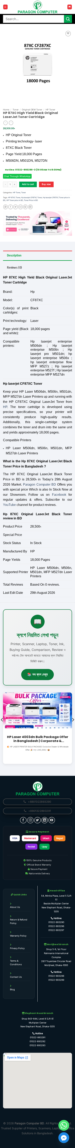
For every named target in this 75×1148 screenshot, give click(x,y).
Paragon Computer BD (39, 484)
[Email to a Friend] (20, 206)
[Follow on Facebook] (23, 820)
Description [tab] (14, 255)
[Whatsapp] (63, 1125)
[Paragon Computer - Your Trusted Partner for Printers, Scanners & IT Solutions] (38, 7)
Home (6, 109)
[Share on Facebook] (10, 206)
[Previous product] (11, 123)
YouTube (9, 504)
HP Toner (50, 109)
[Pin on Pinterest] (25, 206)
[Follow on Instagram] (30, 820)
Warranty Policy (18, 935)
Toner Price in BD (31, 200)
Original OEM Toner (32, 109)
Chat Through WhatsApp (17, 176)
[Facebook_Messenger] (63, 1137)
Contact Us (16, 977)
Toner (16, 109)
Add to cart (28, 184)
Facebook (59, 494)
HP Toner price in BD (14, 200)
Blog (12, 989)
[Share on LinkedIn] (30, 206)
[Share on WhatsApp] (5, 206)
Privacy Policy (17, 948)
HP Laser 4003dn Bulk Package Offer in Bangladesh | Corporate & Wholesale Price (37, 739)
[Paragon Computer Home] (38, 788)
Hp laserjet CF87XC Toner (31, 197)
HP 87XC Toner (14, 197)
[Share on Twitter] (15, 206)
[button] (5, 7)
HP (5, 407)
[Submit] (68, 19)
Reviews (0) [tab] (14, 267)
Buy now (46, 184)
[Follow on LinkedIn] (44, 820)
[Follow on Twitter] (37, 820)
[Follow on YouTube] (51, 820)
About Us (15, 907)
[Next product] (5, 123)
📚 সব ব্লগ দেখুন (37, 674)
